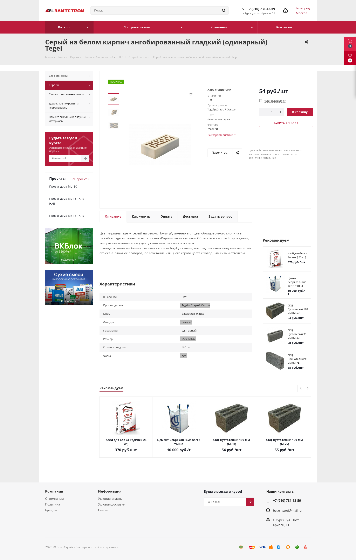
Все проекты (79, 179)
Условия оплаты (110, 498)
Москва (301, 13)
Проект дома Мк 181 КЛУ (66, 216)
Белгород (303, 8)
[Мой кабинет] (285, 10)
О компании (54, 498)
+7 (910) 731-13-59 (261, 9)
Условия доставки (111, 504)
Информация (109, 491)
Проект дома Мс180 (63, 186)
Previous (300, 388)
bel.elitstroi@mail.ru (287, 510)
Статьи (103, 510)
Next (307, 388)
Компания (54, 491)
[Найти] (224, 10)
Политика (52, 504)
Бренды (51, 510)
